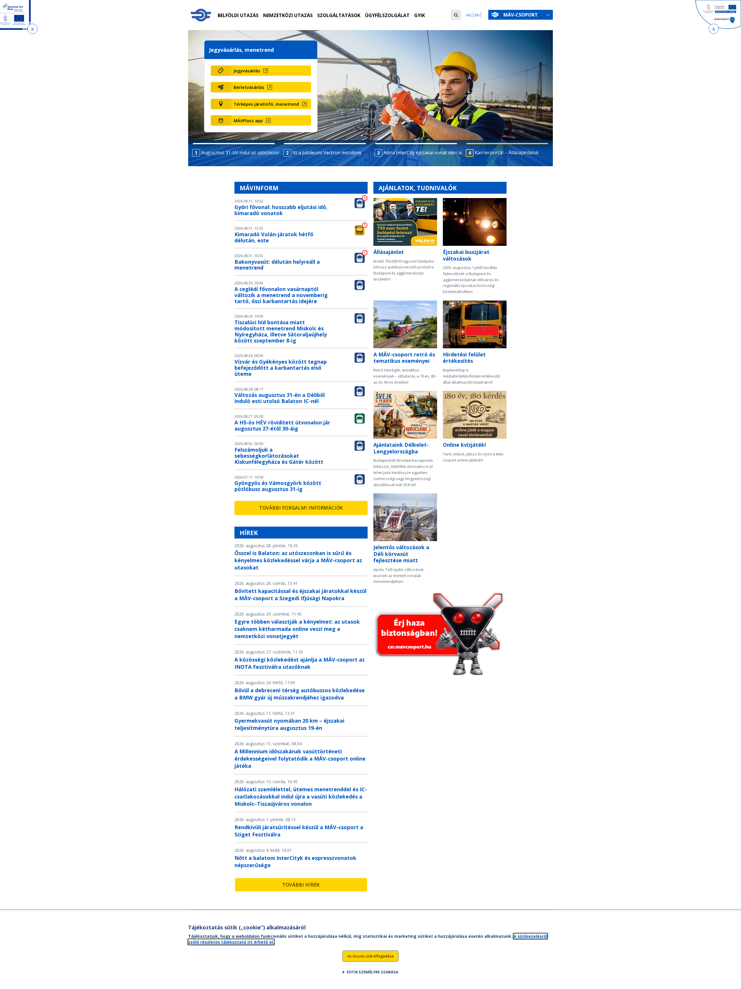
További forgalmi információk (301, 508)
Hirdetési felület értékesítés (464, 358)
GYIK (419, 15)
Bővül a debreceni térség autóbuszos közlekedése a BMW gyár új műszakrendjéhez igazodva (299, 694)
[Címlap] (200, 15)
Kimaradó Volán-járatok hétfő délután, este (273, 237)
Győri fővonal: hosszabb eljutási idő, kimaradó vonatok (280, 210)
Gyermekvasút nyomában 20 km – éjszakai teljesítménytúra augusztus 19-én (289, 724)
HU (469, 15)
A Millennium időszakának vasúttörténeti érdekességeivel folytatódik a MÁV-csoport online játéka (300, 758)
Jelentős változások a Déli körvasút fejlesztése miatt (401, 554)
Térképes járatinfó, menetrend (266, 104)
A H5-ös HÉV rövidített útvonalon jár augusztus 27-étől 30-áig (282, 425)
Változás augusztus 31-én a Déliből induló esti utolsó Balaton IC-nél (279, 397)
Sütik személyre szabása (372, 972)
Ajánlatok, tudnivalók (418, 188)
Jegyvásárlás (247, 71)
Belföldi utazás (238, 15)
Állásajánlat (388, 251)
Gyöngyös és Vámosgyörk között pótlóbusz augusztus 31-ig (277, 485)
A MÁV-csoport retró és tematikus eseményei (404, 358)
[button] (456, 15)
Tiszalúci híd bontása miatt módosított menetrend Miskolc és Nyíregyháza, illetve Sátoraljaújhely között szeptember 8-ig (280, 331)
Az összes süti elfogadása (370, 956)
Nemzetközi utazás (288, 15)
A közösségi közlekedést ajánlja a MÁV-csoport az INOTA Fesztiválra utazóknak (299, 663)
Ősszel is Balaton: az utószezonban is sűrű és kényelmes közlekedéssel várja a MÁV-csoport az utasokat (298, 560)
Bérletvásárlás (249, 87)
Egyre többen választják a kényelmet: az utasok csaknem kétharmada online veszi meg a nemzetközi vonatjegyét (297, 629)
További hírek (301, 885)
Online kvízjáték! (464, 444)
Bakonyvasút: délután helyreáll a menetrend (277, 264)
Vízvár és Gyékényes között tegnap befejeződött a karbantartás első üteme (280, 367)
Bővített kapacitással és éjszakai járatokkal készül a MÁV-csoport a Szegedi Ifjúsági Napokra (300, 594)
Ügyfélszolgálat (387, 15)
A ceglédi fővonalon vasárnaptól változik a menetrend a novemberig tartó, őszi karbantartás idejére (281, 295)
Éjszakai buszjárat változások (466, 255)
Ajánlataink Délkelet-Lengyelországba (401, 448)
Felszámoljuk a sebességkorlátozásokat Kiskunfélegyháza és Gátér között (278, 455)
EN (477, 15)
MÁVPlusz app (248, 120)
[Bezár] (32, 29)
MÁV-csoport (521, 15)
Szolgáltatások (338, 15)
